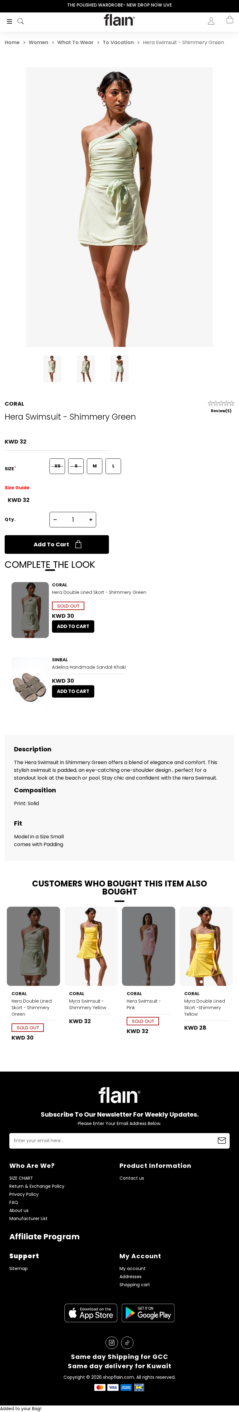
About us (19, 1211)
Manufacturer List (28, 1219)
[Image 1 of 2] (30, 685)
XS (57, 466)
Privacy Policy (24, 1194)
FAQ (13, 1202)
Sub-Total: (223, 53)
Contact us (132, 1178)
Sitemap (18, 1269)
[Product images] (30, 610)
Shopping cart (135, 1285)
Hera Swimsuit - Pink (144, 1004)
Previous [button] (4, 5)
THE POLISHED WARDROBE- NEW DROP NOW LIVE (119, 5)
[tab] (26, 634)
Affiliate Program (44, 1236)
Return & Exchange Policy (36, 1186)
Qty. (10, 519)
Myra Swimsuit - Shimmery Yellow (87, 1004)
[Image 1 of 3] (30, 610)
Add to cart (51, 544)
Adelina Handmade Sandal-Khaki (89, 667)
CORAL (14, 404)
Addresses (131, 1277)
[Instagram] (111, 1343)
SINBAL (60, 660)
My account (133, 1269)
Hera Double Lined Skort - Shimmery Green (99, 592)
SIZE (10, 469)
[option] (119, 5)
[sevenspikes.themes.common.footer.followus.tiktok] (127, 1343)
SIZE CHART (21, 1178)
